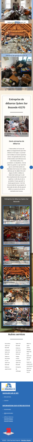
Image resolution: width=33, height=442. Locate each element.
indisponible (8, 419)
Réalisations (7, 397)
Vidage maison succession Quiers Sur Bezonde (18, 360)
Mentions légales (26, 440)
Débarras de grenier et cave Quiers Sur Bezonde (7, 360)
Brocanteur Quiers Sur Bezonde (7, 345)
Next (31, 167)
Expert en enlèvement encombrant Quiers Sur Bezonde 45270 (29, 367)
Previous (1, 167)
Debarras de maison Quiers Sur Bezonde (18, 351)
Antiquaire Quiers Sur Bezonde (7, 352)
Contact (6, 400)
